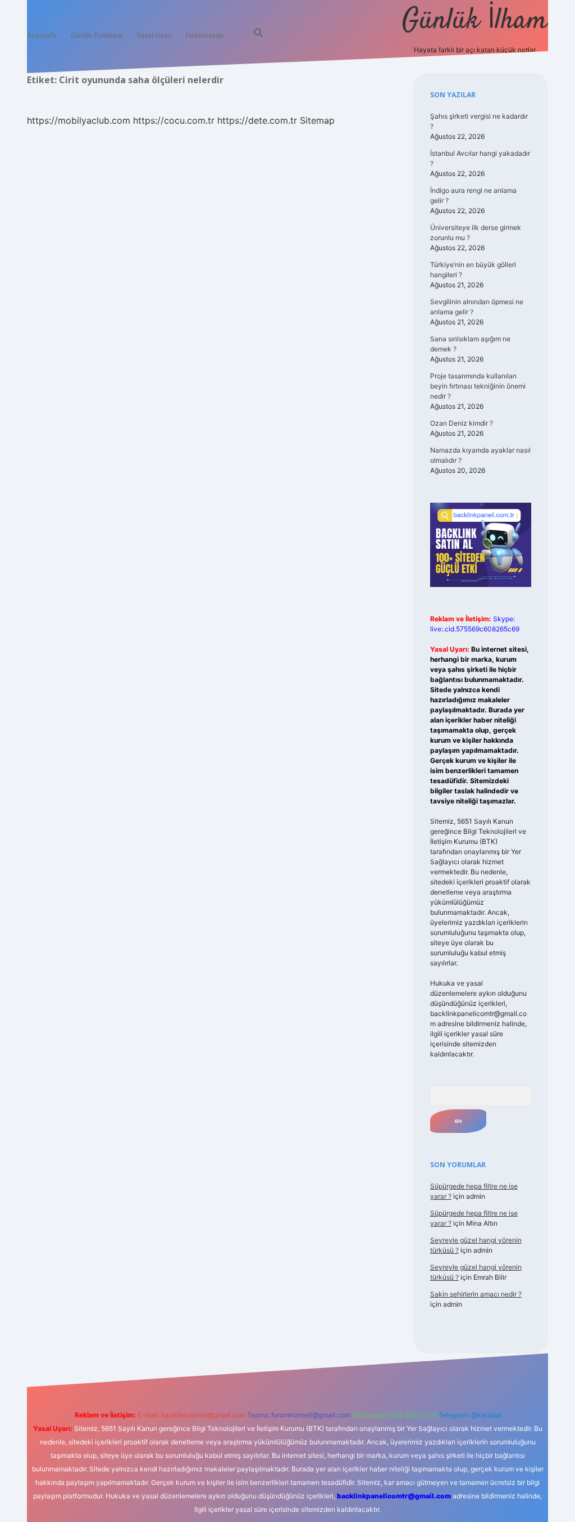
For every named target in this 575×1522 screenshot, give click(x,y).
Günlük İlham (475, 21)
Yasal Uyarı (154, 35)
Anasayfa (42, 35)
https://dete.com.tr (257, 120)
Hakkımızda (204, 35)
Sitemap (317, 120)
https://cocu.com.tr (174, 120)
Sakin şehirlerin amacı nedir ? (476, 1294)
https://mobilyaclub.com (78, 120)
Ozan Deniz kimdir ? (461, 423)
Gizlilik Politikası (96, 35)
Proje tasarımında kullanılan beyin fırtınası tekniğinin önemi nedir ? (478, 386)
